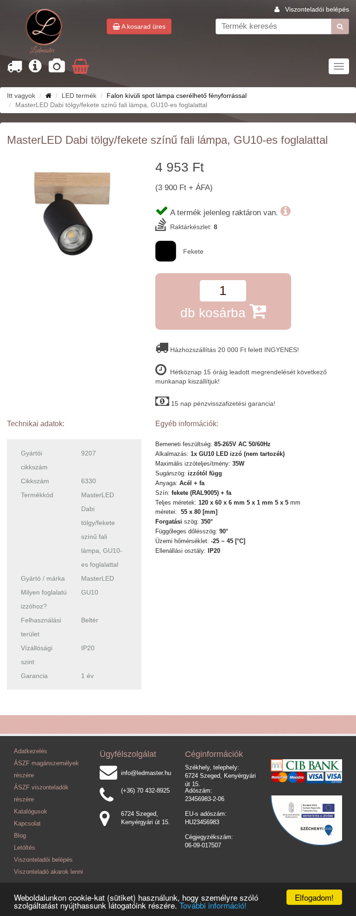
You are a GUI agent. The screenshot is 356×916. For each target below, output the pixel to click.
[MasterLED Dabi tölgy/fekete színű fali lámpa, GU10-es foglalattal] (74, 210)
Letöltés (24, 848)
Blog (20, 836)
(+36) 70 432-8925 (145, 791)
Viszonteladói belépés (317, 9)
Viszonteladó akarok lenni (48, 872)
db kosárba (214, 313)
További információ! (213, 905)
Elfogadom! (314, 897)
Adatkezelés (30, 751)
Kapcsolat (27, 823)
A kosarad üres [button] (142, 26)
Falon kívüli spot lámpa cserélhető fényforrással (177, 95)
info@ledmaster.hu (146, 773)
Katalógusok (30, 811)
